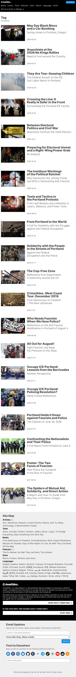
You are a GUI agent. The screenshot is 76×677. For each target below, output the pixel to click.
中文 (46, 567)
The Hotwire (46, 552)
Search (38, 6)
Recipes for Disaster (12, 543)
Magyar (22, 570)
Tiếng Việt (13, 576)
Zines (5, 531)
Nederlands (46, 570)
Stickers (29, 531)
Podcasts (24, 6)
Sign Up (66, 641)
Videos (38, 531)
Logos (51, 531)
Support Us (70, 2)
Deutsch (30, 564)
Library (10, 6)
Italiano (22, 564)
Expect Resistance (62, 540)
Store (32, 6)
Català (22, 576)
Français (39, 564)
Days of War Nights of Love (35, 543)
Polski (5, 567)
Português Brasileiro (53, 564)
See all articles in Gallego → (12, 9)
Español (14, 564)
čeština (6, 570)
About (55, 6)
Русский (68, 564)
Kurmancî (43, 576)
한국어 (12, 573)
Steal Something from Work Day (29, 534)
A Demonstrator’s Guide (26, 526)
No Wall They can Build (28, 552)
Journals (13, 531)
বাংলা (26, 573)
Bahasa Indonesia (57, 567)
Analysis (22, 523)
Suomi (22, 567)
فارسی (37, 570)
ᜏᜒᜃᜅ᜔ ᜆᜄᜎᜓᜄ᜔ (61, 576)
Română (20, 573)
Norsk (51, 576)
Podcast (7, 549)
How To (53, 523)
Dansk (41, 573)
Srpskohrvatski (60, 570)
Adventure (12, 523)
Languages (47, 6)
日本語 (29, 567)
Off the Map (8, 546)
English (6, 564)
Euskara (14, 570)
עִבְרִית (47, 573)
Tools (17, 6)
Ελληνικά (13, 567)
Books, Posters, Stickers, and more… (20, 558)
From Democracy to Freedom (16, 540)
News (60, 523)
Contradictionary (38, 540)
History (45, 523)
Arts (4, 523)
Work (50, 540)
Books (3, 6)
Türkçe (30, 570)
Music (45, 531)
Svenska (33, 573)
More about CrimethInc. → (60, 603)
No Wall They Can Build (60, 543)
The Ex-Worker (10, 552)
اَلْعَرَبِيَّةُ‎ (5, 573)
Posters (21, 531)
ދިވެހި (27, 576)
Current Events (34, 523)
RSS (12, 520)
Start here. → (66, 613)
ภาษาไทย (55, 573)
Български (38, 567)
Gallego (34, 576)
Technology (8, 526)
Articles (6, 520)
